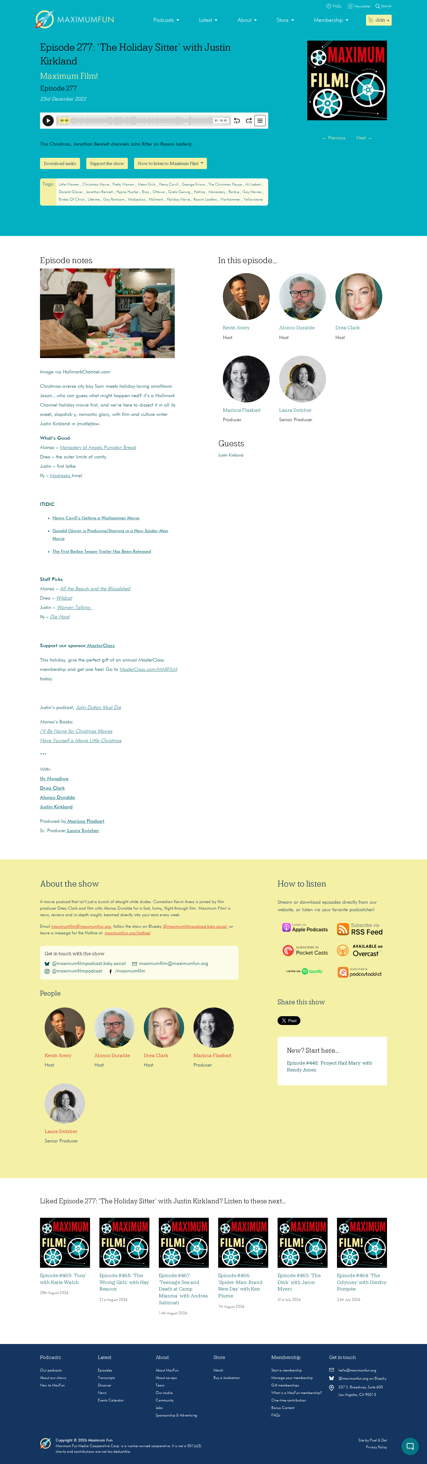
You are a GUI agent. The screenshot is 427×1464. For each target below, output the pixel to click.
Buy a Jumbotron (227, 1378)
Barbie (234, 192)
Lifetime (94, 200)
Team (160, 1385)
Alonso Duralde (297, 328)
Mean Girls (147, 185)
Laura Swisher (295, 410)
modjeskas (137, 200)
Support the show (107, 163)
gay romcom (114, 200)
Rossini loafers (205, 200)
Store (283, 20)
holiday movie (179, 200)
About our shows (53, 1378)
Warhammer (230, 200)
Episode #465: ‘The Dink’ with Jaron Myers (299, 1282)
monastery (217, 192)
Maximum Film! (69, 76)
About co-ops (166, 1378)
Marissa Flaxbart (242, 410)
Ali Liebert (253, 185)
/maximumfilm (130, 971)
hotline (200, 192)
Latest (205, 20)
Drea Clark (347, 328)
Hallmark (156, 200)
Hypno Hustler (127, 192)
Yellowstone (253, 200)
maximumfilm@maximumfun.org (81, 926)
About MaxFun (167, 1370)
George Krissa (194, 185)
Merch (218, 1370)
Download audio (60, 163)
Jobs (159, 1408)
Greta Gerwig (179, 192)
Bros (146, 192)
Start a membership (286, 1370)
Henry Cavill (169, 185)
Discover (104, 1385)
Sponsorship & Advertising (176, 1415)
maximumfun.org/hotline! (128, 933)
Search (386, 6)
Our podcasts (51, 1370)
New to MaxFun (52, 1385)
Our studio (164, 1393)
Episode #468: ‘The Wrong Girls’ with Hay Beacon (124, 1282)
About (244, 20)
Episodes (105, 1370)
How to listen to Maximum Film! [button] (168, 163)
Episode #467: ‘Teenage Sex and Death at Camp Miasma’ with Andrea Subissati (183, 1289)
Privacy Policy (376, 1447)
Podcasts (163, 20)
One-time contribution (288, 1400)
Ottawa (159, 192)
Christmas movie (96, 185)
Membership (328, 20)
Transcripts (106, 1378)
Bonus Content (282, 1408)
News (102, 1393)
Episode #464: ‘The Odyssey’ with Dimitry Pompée (361, 1282)
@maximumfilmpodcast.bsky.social (195, 926)
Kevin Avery (236, 328)
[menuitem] (166, 20)
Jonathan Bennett (100, 192)
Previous (333, 138)
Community (164, 1400)
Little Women (69, 185)
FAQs (275, 1415)
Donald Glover (71, 192)
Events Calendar (111, 1400)
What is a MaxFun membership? (296, 1393)
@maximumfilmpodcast (77, 971)
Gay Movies (253, 192)
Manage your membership (292, 1378)
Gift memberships (285, 1385)
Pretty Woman (124, 185)
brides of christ (72, 200)
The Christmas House (225, 185)
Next (364, 138)
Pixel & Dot (378, 1440)
